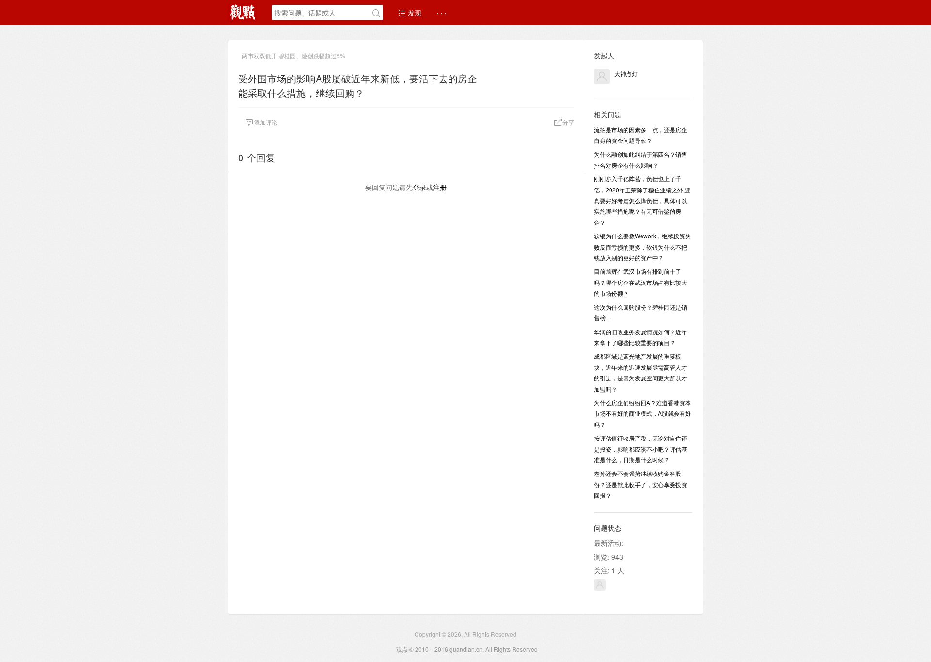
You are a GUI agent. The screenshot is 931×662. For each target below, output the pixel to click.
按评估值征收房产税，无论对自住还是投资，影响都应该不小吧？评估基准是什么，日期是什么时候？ (640, 449)
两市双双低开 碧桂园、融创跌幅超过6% (293, 55)
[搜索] (376, 13)
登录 (419, 187)
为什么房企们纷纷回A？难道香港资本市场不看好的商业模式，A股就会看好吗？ (642, 413)
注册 (440, 187)
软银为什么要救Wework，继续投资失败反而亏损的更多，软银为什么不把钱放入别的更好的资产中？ (642, 247)
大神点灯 (626, 73)
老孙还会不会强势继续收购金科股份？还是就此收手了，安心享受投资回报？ (640, 484)
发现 (413, 12)
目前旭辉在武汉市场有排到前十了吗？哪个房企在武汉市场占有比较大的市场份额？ (640, 282)
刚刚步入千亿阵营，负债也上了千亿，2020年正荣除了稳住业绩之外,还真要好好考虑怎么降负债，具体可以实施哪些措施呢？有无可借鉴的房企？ (642, 200)
